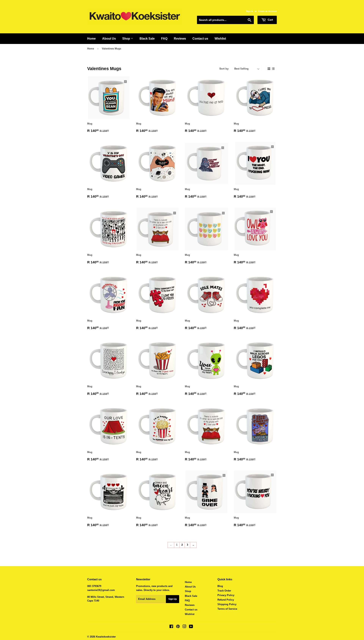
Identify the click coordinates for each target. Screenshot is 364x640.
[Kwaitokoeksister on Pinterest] (178, 627)
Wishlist (220, 38)
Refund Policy (225, 599)
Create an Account (267, 11)
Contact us (200, 38)
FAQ (164, 38)
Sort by (224, 68)
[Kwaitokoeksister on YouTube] (191, 627)
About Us (109, 38)
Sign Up (172, 599)
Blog (220, 586)
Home (91, 38)
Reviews (180, 38)
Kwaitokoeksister (106, 636)
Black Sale (147, 38)
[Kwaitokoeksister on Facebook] (171, 627)
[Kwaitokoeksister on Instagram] (184, 627)
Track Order (224, 590)
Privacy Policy (225, 595)
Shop (126, 38)
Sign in (249, 11)
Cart (270, 19)
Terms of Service (227, 608)
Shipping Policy (226, 604)
